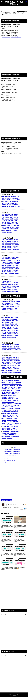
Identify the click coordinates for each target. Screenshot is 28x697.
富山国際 (16, 239)
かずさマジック (15, 392)
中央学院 (4, 223)
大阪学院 (9, 260)
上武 (13, 222)
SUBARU (4, 392)
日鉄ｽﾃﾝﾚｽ (4, 428)
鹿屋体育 (9, 291)
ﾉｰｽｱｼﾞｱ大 (7, 203)
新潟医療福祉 (10, 239)
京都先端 (9, 265)
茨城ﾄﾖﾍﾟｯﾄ (17, 389)
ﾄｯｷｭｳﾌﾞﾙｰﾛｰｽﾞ (5, 382)
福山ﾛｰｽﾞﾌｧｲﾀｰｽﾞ (6, 426)
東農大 (11, 219)
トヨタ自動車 (10, 408)
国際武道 (13, 223)
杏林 (10, 327)
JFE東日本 (4, 393)
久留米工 (12, 286)
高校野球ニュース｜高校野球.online (14, 3)
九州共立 (11, 282)
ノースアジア (17, 304)
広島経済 (13, 271)
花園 (17, 267)
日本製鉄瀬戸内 (17, 423)
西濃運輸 (4, 413)
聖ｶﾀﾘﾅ (11, 367)
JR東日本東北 (19, 385)
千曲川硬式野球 (17, 403)
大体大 (18, 258)
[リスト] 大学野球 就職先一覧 (10, 455)
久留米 (8, 286)
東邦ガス (4, 408)
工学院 (8, 330)
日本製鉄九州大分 (12, 434)
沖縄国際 (16, 291)
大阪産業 (4, 262)
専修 (11, 217)
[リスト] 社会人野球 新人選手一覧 (10, 460)
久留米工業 (18, 370)
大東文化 (16, 325)
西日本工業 (4, 372)
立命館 (8, 257)
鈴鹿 (11, 249)
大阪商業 (14, 258)
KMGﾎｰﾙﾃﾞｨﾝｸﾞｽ (16, 431)
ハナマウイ (15, 397)
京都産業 (9, 258)
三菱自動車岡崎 (14, 411)
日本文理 (13, 287)
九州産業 (7, 282)
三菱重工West (14, 413)
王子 (15, 408)
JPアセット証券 (10, 402)
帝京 (8, 219)
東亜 (17, 270)
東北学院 (4, 204)
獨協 (12, 325)
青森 (6, 201)
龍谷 (6, 258)
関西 (6, 257)
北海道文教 (13, 303)
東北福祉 (12, 203)
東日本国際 (11, 206)
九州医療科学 (14, 289)
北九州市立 (4, 284)
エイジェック (17, 390)
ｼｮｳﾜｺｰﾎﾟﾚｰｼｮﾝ (16, 425)
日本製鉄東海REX (6, 411)
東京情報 (4, 222)
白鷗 (16, 222)
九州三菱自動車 (13, 433)
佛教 (14, 267)
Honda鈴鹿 (4, 410)
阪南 (3, 263)
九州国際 (16, 282)
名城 (13, 244)
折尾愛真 (16, 284)
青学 (3, 215)
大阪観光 (12, 263)
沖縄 (12, 291)
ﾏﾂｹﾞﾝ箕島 (15, 421)
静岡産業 (7, 243)
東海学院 (9, 247)
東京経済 (9, 332)
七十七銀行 (4, 387)
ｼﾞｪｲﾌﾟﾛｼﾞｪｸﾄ (15, 410)
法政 (17, 214)
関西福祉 (18, 360)
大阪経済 (4, 260)
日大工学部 (17, 206)
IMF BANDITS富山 (15, 405)
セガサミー (4, 395)
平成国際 (17, 227)
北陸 (12, 241)
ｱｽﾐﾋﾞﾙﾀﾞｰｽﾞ (10, 421)
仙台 (16, 203)
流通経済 (4, 327)
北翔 (18, 196)
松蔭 (8, 225)
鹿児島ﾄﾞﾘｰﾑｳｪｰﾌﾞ (15, 436)
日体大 (3, 220)
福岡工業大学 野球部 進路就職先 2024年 (12, 453)
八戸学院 (9, 201)
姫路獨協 (12, 365)
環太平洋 (4, 271)
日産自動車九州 (5, 433)
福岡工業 (17, 286)
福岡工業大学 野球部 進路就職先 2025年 (12, 451)
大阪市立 (9, 262)
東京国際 (4, 330)
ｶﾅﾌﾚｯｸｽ (8, 413)
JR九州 (8, 429)
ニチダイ (4, 420)
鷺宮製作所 (4, 398)
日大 (3, 217)
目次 (5, 462)
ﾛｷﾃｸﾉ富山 (8, 405)
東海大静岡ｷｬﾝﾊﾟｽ (13, 243)
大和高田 (4, 423)
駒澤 (8, 215)
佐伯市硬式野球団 (6, 436)
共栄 (17, 328)
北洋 (3, 201)
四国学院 (4, 281)
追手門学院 (16, 268)
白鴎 (13, 327)
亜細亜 (11, 215)
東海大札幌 (13, 196)
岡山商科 (9, 270)
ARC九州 (9, 431)
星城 (8, 344)
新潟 (6, 239)
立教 (15, 214)
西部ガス (4, 429)
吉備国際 (13, 270)
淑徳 (15, 225)
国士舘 (16, 217)
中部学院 (13, 246)
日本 (8, 319)
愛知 (18, 344)
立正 (3, 219)
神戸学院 (11, 268)
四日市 (8, 249)
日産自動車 (4, 397)
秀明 (17, 223)
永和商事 (11, 407)
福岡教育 (4, 287)
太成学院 (17, 263)
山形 (16, 309)
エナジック (9, 438)
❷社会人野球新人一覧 (16, 37)
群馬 (6, 227)
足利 (6, 325)
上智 (16, 319)
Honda (14, 395)
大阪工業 (18, 260)
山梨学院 (16, 228)
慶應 (6, 214)
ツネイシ (4, 425)
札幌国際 (8, 199)
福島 (14, 309)
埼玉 (3, 227)
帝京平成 (16, 219)
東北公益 (9, 308)
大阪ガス (4, 415)
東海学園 (9, 246)
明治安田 (10, 397)
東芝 (9, 398)
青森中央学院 (15, 201)
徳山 (17, 271)
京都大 (3, 357)
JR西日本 (4, 418)
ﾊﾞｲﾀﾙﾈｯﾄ (4, 403)
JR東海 (9, 410)
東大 (3, 214)
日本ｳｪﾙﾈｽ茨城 (10, 228)
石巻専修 (16, 204)
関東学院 (4, 232)
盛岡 (3, 203)
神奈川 (3, 230)
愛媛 (8, 367)
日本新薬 (15, 418)
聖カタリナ (14, 281)
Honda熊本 (4, 434)
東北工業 (11, 204)
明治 (12, 214)
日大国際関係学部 (12, 348)
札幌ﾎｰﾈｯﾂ (19, 382)
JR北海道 (4, 380)
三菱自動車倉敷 (14, 426)
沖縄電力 (4, 438)
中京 (3, 244)
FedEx (3, 405)
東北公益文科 (5, 206)
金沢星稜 (4, 241)
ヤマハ (15, 407)
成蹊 (14, 217)
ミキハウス (9, 415)
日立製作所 (4, 389)
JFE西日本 (15, 416)
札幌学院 (11, 198)
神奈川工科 (9, 232)
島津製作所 (9, 418)
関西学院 (13, 257)
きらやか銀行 (5, 385)
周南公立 (17, 273)
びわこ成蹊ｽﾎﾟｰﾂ (15, 265)
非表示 (15, 447)
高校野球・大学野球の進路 (7, 500)
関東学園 (9, 227)
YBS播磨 (4, 421)
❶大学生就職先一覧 (6, 37)
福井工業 (16, 241)
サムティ (9, 420)
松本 (3, 239)
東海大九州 (10, 284)
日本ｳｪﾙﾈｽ (12, 330)
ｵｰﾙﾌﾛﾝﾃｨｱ (9, 400)
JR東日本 (10, 395)
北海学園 (4, 198)
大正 (7, 220)
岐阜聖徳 (13, 247)
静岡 (3, 243)
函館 (9, 196)
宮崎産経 (9, 289)
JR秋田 (16, 384)
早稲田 (8, 214)
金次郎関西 (14, 420)
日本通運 (9, 392)
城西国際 (4, 225)
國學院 (15, 215)
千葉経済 (9, 223)
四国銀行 (9, 428)
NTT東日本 (15, 393)
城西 (16, 220)
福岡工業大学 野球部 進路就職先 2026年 (12, 449)
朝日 (17, 246)
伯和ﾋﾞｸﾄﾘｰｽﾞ (10, 423)
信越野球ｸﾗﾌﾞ (10, 403)
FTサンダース (14, 429)
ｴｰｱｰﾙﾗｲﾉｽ (4, 431)
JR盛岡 (12, 384)
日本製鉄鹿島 (11, 389)
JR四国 (13, 428)
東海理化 (18, 408)
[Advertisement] (14, 55)
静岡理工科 (4, 348)
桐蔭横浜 (8, 230)
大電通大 (13, 260)
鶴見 (16, 230)
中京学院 (4, 247)
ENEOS (4, 402)
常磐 (13, 227)
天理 (3, 267)
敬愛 (18, 225)
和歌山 (11, 267)
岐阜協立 (4, 249)
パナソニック (16, 415)
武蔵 (8, 222)
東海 (6, 219)
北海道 (3, 199)
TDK (19, 384)
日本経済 (9, 287)
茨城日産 (4, 390)
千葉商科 (11, 225)
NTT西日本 (9, 416)
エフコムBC (18, 387)
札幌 (8, 198)
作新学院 (4, 228)
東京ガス (10, 393)
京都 (3, 257)
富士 (8, 204)
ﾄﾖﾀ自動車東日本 (6, 384)
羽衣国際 (4, 265)
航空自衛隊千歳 (13, 382)
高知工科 (9, 281)
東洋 (8, 217)
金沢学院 (9, 241)
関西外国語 (7, 263)
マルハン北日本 (11, 387)
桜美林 (12, 220)
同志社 (17, 257)
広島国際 (9, 271)
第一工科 (4, 291)
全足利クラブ (10, 390)
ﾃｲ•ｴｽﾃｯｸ (4, 400)
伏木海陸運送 (5, 407)
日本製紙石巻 (12, 385)
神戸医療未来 (5, 268)
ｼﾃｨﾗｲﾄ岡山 (9, 425)
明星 (3, 325)
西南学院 (4, 286)
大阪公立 (18, 262)
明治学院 (12, 324)
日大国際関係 (16, 249)
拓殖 (6, 217)
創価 (10, 222)
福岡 (3, 282)
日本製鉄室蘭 (10, 380)
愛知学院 (9, 244)
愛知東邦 (17, 244)
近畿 (3, 258)
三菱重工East (15, 400)
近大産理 (4, 289)
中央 (6, 215)
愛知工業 (4, 246)
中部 (6, 244)
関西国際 (13, 262)
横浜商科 (12, 230)
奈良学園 (7, 267)
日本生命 (4, 416)
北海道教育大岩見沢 (15, 199)
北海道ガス (16, 380)
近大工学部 (4, 273)
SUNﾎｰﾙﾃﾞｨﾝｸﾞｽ (14, 398)
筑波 (9, 220)
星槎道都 (16, 198)
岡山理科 (4, 270)
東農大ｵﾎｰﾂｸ (5, 196)
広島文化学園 (11, 273)
